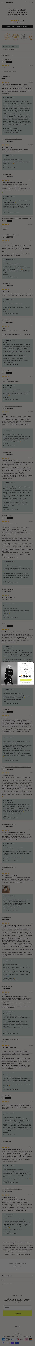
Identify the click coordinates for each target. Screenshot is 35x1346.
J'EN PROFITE (26, 679)
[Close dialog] (33, 662)
